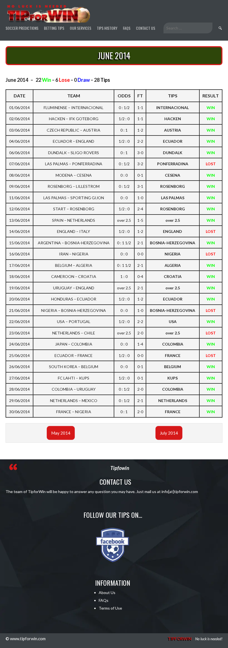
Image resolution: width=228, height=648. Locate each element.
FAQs (126, 28)
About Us (107, 592)
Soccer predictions (22, 28)
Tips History (107, 28)
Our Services (80, 28)
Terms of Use (110, 608)
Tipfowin (119, 468)
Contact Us (145, 28)
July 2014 (169, 432)
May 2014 (60, 432)
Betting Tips (54, 28)
